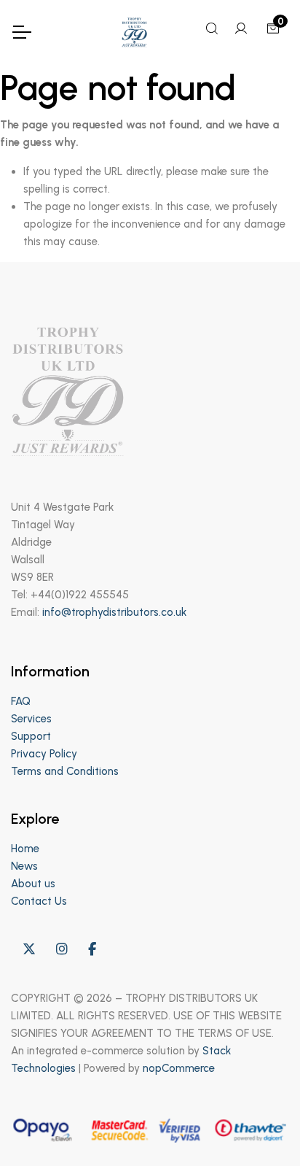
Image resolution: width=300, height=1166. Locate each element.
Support (31, 736)
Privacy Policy (44, 753)
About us (33, 883)
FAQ (21, 701)
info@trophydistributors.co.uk (114, 612)
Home (25, 848)
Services (31, 718)
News (24, 866)
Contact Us (39, 901)
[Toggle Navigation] (21, 32)
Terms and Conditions (65, 771)
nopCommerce (179, 1068)
